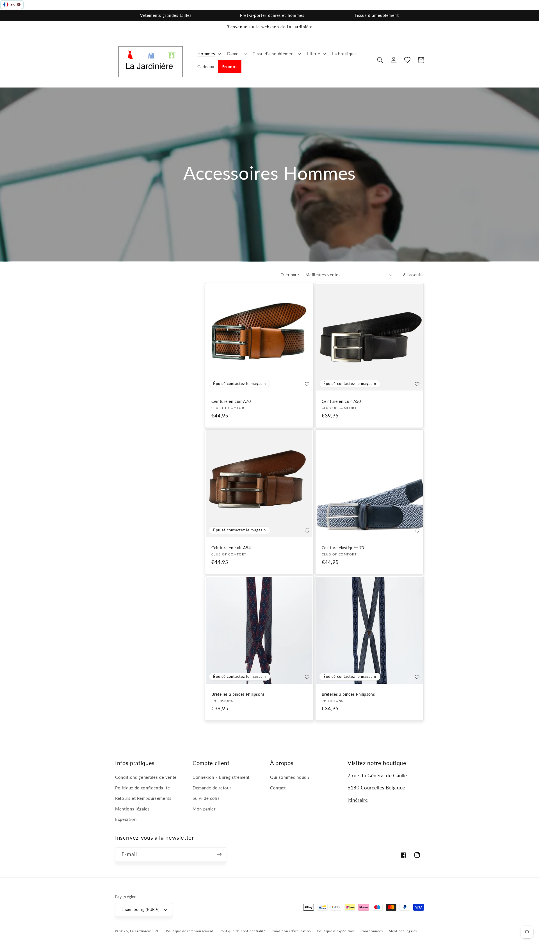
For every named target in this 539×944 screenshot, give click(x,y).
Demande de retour (212, 787)
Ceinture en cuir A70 (231, 401)
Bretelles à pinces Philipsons (238, 694)
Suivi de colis (206, 798)
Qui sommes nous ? (290, 777)
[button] (208, 53)
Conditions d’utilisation (291, 931)
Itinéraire (358, 800)
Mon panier (204, 808)
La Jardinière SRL (144, 931)
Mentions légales (132, 808)
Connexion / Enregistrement (221, 777)
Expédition (126, 819)
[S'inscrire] (219, 854)
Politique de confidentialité (142, 787)
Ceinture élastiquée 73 (343, 547)
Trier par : (290, 274)
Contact (278, 787)
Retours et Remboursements (143, 798)
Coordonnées (371, 931)
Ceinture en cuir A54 (231, 547)
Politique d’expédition (336, 931)
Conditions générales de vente (146, 777)
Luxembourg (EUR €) (141, 909)
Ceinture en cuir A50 (341, 401)
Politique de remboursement (189, 931)
